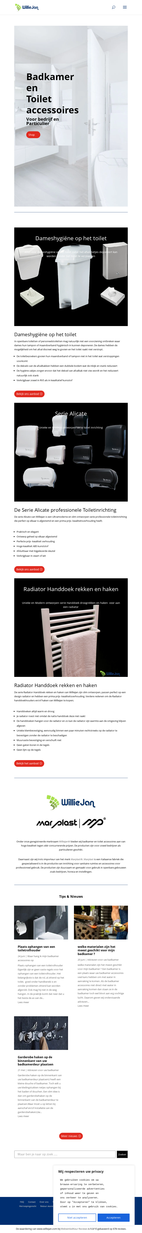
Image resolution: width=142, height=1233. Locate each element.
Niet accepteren (77, 1217)
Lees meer (23, 1002)
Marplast (89, 859)
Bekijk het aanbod (27, 763)
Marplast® (77, 859)
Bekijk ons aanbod (27, 394)
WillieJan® (64, 841)
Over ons (44, 1201)
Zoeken (122, 1154)
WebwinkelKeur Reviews (74, 1228)
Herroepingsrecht (27, 1206)
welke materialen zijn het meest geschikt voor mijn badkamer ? (96, 950)
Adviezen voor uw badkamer (43, 1070)
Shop (31, 134)
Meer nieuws (69, 1136)
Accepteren (113, 1217)
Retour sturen (47, 1206)
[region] (94, 1195)
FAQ (22, 1201)
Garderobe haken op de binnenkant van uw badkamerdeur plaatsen (35, 1060)
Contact (32, 1201)
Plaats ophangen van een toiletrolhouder (36, 948)
